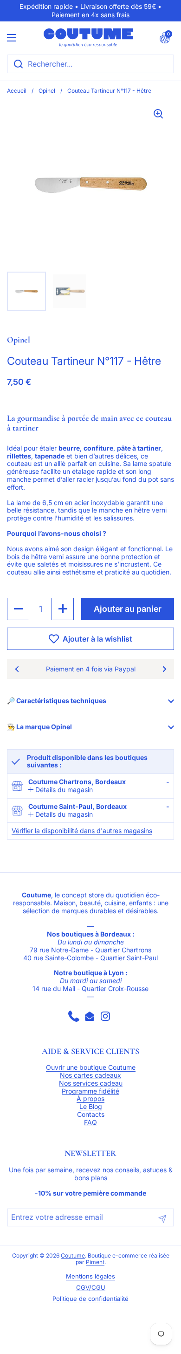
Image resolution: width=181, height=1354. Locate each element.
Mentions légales (90, 1276)
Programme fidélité (90, 1091)
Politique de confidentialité (90, 1298)
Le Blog (90, 1106)
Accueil (16, 90)
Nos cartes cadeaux (90, 1075)
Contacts (90, 1114)
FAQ (90, 1122)
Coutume (73, 1255)
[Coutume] (88, 37)
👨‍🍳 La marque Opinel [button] (39, 727)
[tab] (60, 790)
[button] (164, 37)
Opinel (47, 90)
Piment (95, 1262)
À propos (90, 1098)
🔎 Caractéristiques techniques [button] (56, 700)
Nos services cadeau (91, 1083)
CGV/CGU (90, 1287)
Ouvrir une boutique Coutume (91, 1067)
